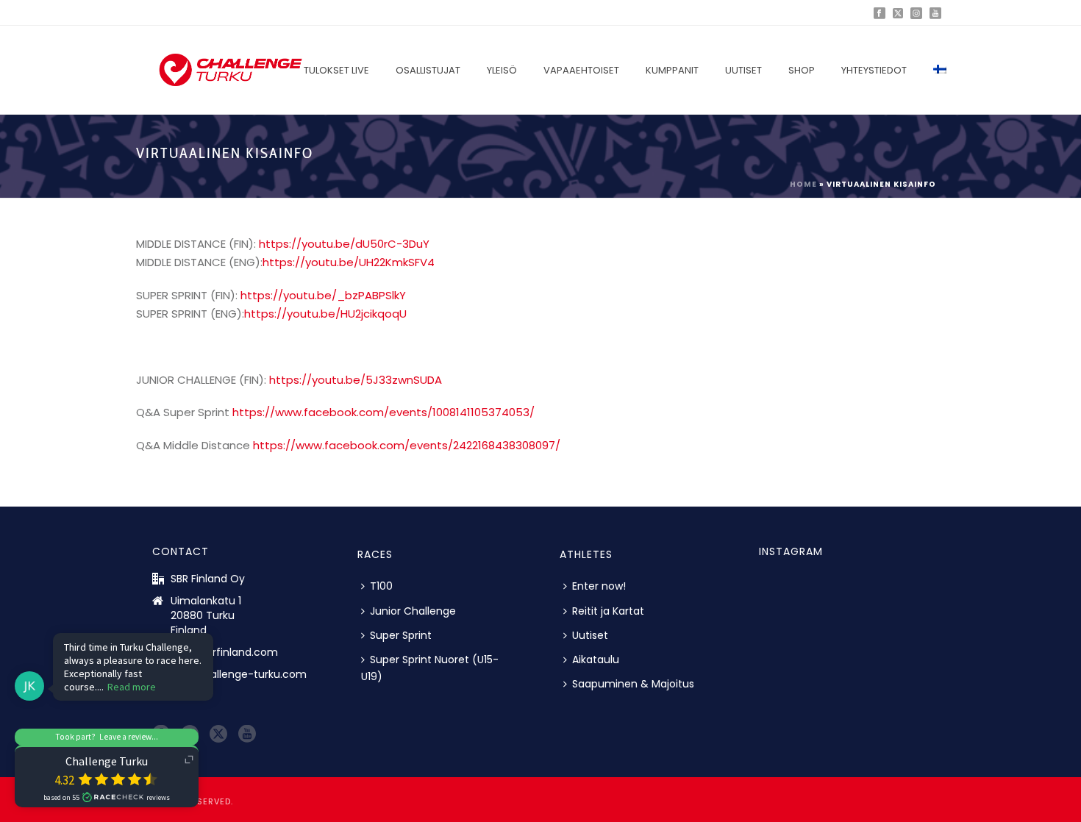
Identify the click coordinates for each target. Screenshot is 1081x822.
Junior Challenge (413, 611)
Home (803, 184)
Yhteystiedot (874, 70)
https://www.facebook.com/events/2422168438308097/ (406, 445)
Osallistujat (428, 70)
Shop (801, 70)
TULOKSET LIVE (336, 70)
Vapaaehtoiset (581, 70)
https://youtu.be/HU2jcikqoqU (325, 313)
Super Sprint (401, 635)
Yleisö (502, 70)
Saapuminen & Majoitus (633, 683)
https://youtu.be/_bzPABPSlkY (323, 295)
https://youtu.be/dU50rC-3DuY (344, 243)
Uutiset (743, 70)
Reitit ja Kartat (608, 611)
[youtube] (247, 734)
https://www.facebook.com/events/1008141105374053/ (383, 412)
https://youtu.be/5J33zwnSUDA (355, 379)
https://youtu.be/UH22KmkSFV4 (349, 262)
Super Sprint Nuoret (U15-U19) (430, 668)
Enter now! (599, 586)
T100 (381, 586)
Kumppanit (672, 70)
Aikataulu (595, 659)
